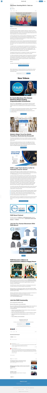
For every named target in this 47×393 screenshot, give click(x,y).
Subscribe (41, 1)
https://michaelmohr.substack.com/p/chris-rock (21, 345)
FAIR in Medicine (18, 103)
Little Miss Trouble (13, 371)
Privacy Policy (29, 326)
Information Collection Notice (23, 326)
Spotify (32, 218)
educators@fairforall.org (15, 295)
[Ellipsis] (36, 343)
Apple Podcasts (27, 218)
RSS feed (17, 219)
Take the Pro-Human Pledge (16, 310)
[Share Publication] (38, 1)
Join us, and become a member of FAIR (16, 302)
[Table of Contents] (0, 196)
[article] (23, 362)
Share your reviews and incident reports (18, 312)
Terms (28, 387)
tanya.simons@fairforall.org (17, 296)
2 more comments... (12, 355)
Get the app (27, 389)
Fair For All (13, 8)
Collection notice (32, 387)
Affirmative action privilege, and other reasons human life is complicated (19, 366)
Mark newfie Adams (14, 348)
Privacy (26, 387)
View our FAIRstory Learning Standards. (17, 316)
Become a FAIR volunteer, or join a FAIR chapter (18, 304)
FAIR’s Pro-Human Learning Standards (20, 145)
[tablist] (13, 337)
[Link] (9, 99)
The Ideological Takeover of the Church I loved (18, 360)
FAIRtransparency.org (15, 173)
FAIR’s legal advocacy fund (14, 59)
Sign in (45, 1)
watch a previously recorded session (20, 307)
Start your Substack (21, 389)
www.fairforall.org (14, 308)
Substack (20, 391)
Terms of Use (27, 325)
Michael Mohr (13, 343)
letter (21, 171)
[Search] (36, 1)
